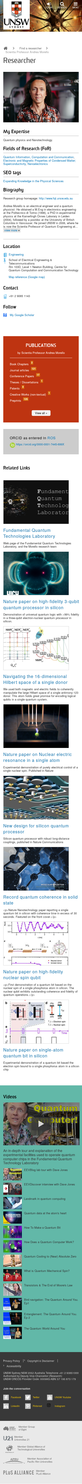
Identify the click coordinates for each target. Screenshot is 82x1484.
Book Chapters (21, 364)
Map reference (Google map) (27, 277)
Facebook (16, 1397)
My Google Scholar (22, 315)
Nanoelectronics (38, 164)
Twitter (36, 1397)
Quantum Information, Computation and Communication (38, 157)
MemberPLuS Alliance (43, 1472)
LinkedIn (15, 1406)
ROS (51, 437)
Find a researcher (30, 48)
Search (62, 7)
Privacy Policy (11, 1360)
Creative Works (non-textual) (29, 394)
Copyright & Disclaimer (40, 1360)
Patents (16, 388)
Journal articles (22, 370)
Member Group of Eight (27, 1428)
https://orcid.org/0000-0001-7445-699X (39, 444)
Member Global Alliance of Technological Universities (31, 1448)
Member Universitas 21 (22, 1438)
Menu (75, 7)
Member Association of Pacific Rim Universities (39, 1460)
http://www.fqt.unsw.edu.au (56, 198)
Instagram (60, 1406)
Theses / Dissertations (26, 382)
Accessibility (14, 1366)
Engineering (16, 254)
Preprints (18, 400)
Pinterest (37, 1406)
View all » (41, 413)
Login (48, 7)
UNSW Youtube (63, 1397)
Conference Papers (24, 376)
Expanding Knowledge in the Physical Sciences (33, 181)
